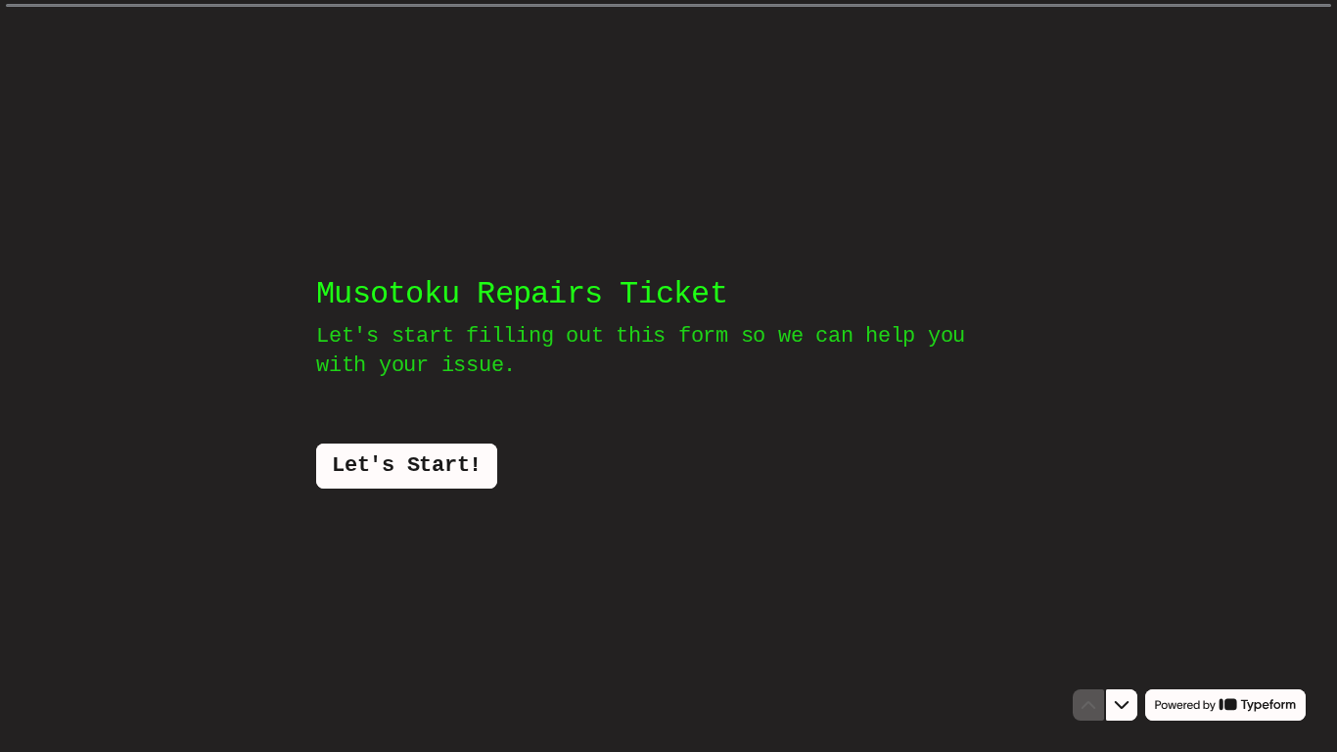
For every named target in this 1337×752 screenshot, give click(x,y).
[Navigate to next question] (1121, 705)
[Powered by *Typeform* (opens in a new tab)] (1225, 705)
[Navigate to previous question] (1088, 705)
